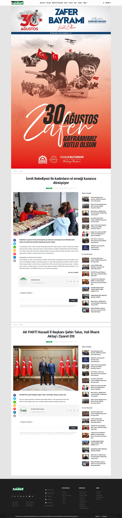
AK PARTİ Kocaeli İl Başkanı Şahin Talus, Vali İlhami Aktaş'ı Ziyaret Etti (99, 273)
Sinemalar (82, 502)
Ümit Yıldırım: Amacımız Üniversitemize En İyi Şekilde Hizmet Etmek (98, 240)
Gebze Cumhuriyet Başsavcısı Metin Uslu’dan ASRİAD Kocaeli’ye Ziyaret (99, 206)
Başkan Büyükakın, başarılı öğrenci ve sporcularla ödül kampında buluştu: (98, 310)
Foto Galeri (50, 490)
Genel (71, 3)
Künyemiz (50, 502)
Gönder (73, 300)
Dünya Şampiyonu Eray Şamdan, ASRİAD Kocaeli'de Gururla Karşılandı (98, 199)
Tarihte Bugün (83, 501)
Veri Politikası (15, 505)
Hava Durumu (82, 491)
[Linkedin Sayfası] (24, 496)
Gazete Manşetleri (84, 508)
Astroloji (98, 499)
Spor (75, 3)
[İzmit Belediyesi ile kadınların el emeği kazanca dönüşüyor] (45, 213)
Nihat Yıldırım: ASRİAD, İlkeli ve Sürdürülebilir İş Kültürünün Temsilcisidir (99, 213)
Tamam (105, 516)
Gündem (21, 171)
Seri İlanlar (82, 504)
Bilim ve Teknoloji (57, 3)
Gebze (80, 3)
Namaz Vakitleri (83, 495)
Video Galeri (50, 493)
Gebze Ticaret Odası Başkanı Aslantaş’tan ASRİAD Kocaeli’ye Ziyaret (98, 226)
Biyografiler (99, 495)
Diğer (85, 3)
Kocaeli (48, 3)
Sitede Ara (99, 491)
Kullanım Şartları (30, 502)
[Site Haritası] (30, 496)
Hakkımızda (15, 502)
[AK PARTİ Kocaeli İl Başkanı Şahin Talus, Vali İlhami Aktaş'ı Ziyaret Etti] (45, 368)
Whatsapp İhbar (30, 504)
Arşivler (49, 499)
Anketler (98, 493)
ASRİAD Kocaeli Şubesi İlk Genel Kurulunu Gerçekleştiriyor (97, 247)
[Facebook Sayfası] (13, 496)
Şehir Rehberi (82, 506)
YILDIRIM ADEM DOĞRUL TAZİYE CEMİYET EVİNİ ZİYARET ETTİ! (97, 289)
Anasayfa (15, 171)
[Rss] (27, 496)
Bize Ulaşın (50, 505)
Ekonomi (42, 3)
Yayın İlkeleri (15, 504)
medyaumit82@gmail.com (38, 283)
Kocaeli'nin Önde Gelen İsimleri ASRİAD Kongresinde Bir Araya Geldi (98, 219)
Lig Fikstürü (82, 499)
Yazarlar (49, 496)
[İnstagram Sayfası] (18, 496)
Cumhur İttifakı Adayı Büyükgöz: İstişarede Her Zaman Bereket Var (97, 267)
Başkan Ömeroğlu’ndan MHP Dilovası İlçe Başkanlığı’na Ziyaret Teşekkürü (98, 233)
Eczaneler (81, 497)
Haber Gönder (29, 505)
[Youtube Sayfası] (21, 496)
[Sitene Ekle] (33, 496)
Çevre (66, 3)
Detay (98, 516)
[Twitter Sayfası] (15, 496)
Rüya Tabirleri (99, 497)
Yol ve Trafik (82, 493)
